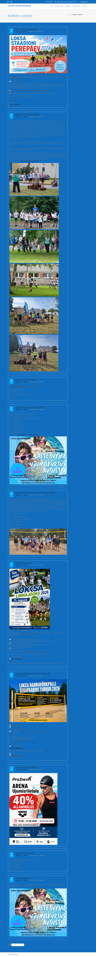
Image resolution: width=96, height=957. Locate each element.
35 (20, 945)
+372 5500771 (49, 1)
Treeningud (68, 6)
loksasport (18, 31)
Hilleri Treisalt (18, 116)
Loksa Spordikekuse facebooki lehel (29, 161)
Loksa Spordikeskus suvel (24, 853)
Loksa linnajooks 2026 (23, 563)
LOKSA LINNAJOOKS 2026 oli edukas (26, 114)
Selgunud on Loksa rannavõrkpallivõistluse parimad (35, 493)
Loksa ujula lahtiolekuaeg (25, 380)
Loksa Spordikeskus (19, 6)
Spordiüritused (76, 6)
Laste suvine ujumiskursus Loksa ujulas (29, 407)
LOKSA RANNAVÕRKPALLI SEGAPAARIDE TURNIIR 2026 (32, 673)
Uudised (24, 31)
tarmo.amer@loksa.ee (15, 104)
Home (51, 6)
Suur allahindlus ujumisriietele (27, 767)
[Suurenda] (65, 37)
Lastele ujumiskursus (23, 878)
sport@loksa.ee (84, 1)
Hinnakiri (85, 6)
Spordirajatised (59, 6)
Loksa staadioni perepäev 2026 (25, 29)
